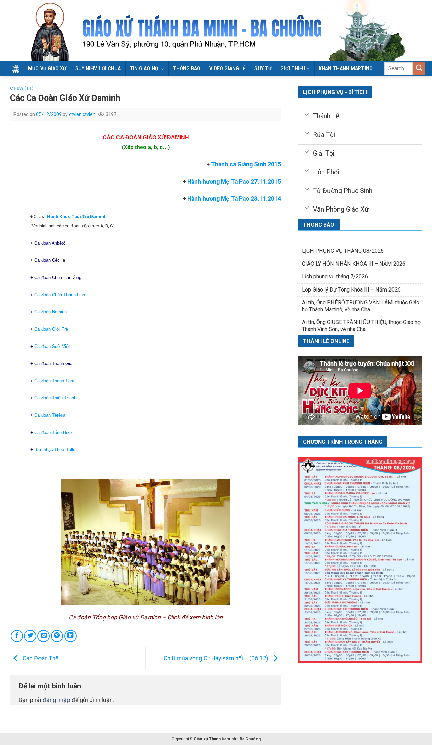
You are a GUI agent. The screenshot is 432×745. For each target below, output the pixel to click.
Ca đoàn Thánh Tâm (54, 380)
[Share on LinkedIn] (70, 636)
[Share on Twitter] (30, 636)
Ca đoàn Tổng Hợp (53, 432)
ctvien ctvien (82, 114)
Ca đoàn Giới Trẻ (51, 329)
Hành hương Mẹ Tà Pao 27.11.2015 (234, 181)
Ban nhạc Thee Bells (54, 449)
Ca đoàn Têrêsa (49, 415)
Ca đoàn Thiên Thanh (55, 398)
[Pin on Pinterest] (57, 636)
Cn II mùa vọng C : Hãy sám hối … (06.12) (217, 658)
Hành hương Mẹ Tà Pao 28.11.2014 (233, 198)
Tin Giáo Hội (145, 68)
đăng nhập (56, 700)
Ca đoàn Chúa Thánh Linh (59, 294)
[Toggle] (307, 114)
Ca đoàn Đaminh (50, 311)
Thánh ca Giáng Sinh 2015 (246, 164)
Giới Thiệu (292, 68)
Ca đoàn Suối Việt (52, 346)
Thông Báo (186, 68)
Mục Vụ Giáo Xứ (47, 68)
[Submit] (419, 68)
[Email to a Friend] (43, 636)
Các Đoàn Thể (39, 658)
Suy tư (263, 68)
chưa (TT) (22, 88)
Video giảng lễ (227, 68)
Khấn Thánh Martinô (346, 68)
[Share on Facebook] (17, 636)
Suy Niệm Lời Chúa (98, 68)
